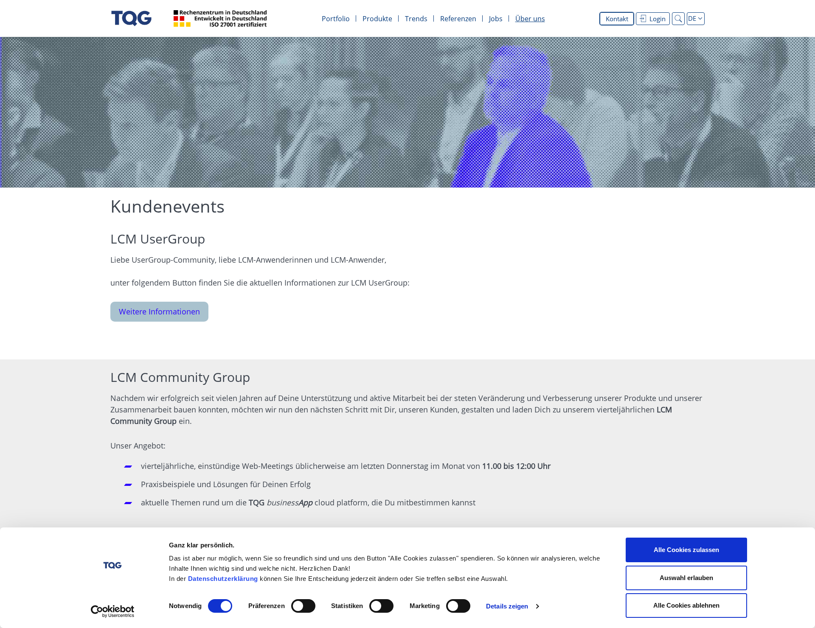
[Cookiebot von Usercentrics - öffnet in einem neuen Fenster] (113, 611)
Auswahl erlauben (686, 577)
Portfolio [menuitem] (336, 18)
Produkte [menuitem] (377, 18)
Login (657, 18)
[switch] (303, 606)
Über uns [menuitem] (530, 18)
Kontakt (617, 18)
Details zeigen (507, 606)
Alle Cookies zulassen (686, 549)
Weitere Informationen (159, 311)
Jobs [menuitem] (496, 18)
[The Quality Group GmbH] (131, 18)
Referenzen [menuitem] (458, 18)
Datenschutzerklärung (223, 578)
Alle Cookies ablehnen (686, 605)
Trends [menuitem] (416, 18)
